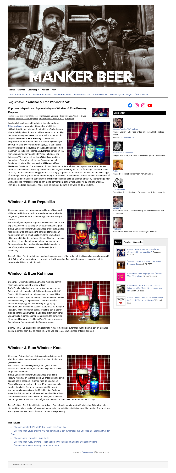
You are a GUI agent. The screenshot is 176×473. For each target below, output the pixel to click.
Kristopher (117, 229)
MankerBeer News (63, 94)
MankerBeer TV (100, 94)
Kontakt (45, 90)
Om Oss (21, 90)
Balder (115, 171)
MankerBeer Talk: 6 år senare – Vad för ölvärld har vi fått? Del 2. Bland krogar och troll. (144, 288)
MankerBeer (45, 116)
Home (12, 90)
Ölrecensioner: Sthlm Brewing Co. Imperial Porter (36, 445)
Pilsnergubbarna (65, 116)
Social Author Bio (127, 137)
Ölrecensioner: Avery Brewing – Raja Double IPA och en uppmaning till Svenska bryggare (55, 442)
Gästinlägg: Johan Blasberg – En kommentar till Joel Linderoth (138, 192)
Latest (118, 242)
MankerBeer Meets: (42, 94)
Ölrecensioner (141, 94)
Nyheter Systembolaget (121, 94)
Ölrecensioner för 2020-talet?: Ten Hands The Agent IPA (40, 427)
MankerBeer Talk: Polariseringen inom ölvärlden (133, 174)
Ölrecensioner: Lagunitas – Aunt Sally (31, 438)
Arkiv (54, 90)
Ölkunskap (33, 90)
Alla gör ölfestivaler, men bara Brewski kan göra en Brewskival (139, 155)
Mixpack (54, 116)
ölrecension (69, 118)
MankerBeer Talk (82, 94)
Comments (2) (103, 452)
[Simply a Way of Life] (81, 86)
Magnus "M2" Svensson (123, 153)
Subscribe (137, 242)
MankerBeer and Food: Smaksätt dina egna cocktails (135, 232)
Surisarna (117, 208)
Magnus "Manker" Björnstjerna (125, 129)
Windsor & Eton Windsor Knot (51, 118)
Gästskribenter (119, 189)
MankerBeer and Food (19, 94)
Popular (127, 242)
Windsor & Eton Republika (27, 118)
